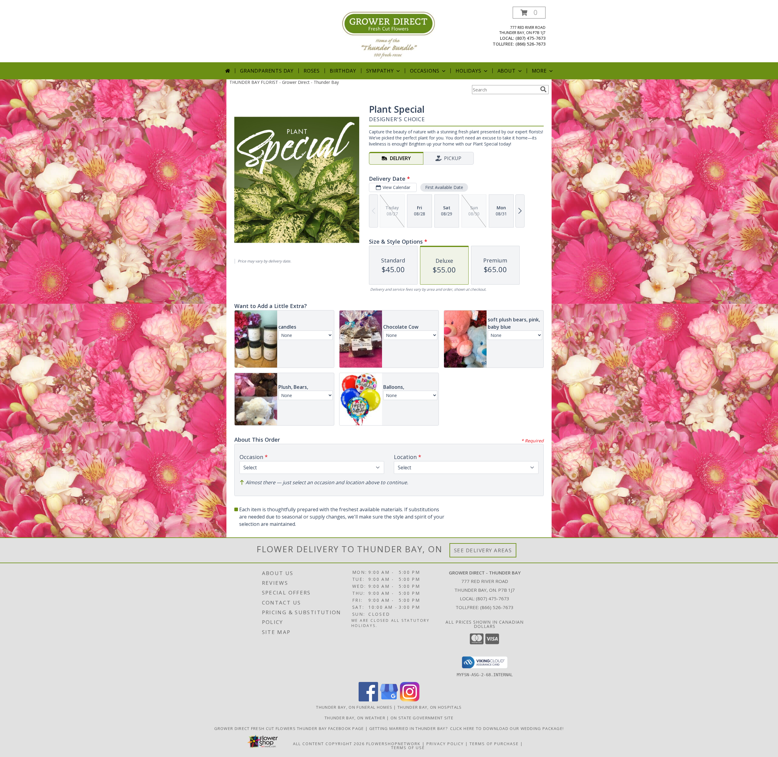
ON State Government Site (422, 718)
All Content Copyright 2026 (329, 743)
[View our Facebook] (368, 700)
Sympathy (380, 70)
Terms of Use (408, 747)
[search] (543, 89)
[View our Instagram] (409, 700)
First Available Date (444, 187)
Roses (312, 70)
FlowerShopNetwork (393, 743)
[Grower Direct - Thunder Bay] (389, 34)
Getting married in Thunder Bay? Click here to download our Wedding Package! (466, 728)
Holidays (468, 70)
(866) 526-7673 (530, 44)
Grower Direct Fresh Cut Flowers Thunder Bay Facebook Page (289, 728)
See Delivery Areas (483, 550)
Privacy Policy (445, 743)
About (506, 70)
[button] (529, 13)
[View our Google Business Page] (389, 700)
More (539, 70)
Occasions (424, 70)
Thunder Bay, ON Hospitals (430, 707)
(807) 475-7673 (530, 38)
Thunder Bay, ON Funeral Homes (354, 707)
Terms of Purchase (494, 743)
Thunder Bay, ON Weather (355, 718)
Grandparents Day (267, 70)
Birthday (343, 70)
